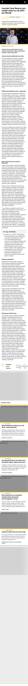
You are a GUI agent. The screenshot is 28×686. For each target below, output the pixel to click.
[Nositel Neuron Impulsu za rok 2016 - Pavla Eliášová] (14, 423)
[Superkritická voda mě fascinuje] (14, 528)
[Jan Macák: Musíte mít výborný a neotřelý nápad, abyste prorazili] (14, 458)
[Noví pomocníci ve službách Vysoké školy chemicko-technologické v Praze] (14, 493)
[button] (17, 366)
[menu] (25, 2)
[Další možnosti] (20, 438)
